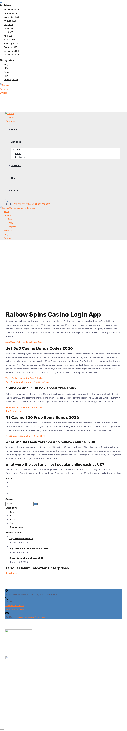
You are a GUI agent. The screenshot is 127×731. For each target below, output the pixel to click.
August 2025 (10, 21)
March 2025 (9, 40)
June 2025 (9, 28)
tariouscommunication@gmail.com (29, 617)
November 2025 (11, 9)
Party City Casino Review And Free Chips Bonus (27, 382)
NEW (6, 68)
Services (16, 165)
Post (6, 76)
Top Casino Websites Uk (21, 538)
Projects (20, 157)
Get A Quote (11, 573)
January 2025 (10, 47)
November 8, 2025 (14, 309)
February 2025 (11, 43)
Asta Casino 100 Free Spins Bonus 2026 (24, 342)
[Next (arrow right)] (3, 729)
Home (14, 129)
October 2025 (10, 13)
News (6, 72)
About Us (16, 141)
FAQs (18, 153)
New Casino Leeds (13, 411)
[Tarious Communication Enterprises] (5, 89)
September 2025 (11, 17)
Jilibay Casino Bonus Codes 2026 (26, 558)
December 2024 (11, 51)
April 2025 (9, 36)
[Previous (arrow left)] (1, 729)
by (6, 309)
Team (18, 149)
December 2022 (11, 55)
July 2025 (8, 24)
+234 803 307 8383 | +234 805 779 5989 (31, 204)
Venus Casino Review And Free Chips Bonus (25, 378)
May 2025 (8, 32)
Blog (6, 64)
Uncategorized (11, 79)
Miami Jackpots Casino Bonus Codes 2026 (25, 436)
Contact (15, 190)
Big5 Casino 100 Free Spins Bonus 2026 (23, 407)
